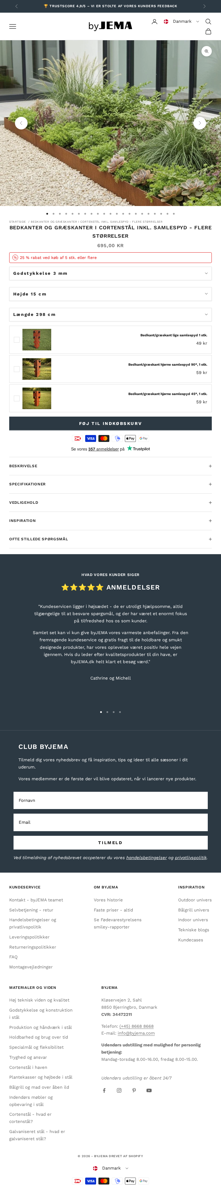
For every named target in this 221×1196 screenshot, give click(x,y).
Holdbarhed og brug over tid (38, 1037)
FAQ (13, 957)
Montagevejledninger (31, 967)
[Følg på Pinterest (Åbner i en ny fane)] (134, 1090)
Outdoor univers (195, 900)
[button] (181, 21)
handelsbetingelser (146, 857)
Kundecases (190, 940)
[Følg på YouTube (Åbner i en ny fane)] (149, 1090)
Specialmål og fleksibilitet (36, 1047)
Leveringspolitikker (29, 937)
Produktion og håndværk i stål (40, 1027)
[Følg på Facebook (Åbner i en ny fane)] (104, 1090)
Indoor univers (193, 919)
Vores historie (108, 900)
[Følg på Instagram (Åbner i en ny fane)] (119, 1090)
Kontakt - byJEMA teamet (36, 900)
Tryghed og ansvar (28, 1057)
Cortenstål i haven (28, 1067)
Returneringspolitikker (32, 947)
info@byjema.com (136, 1033)
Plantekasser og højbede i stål (41, 1077)
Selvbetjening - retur (31, 910)
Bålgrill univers (193, 910)
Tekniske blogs (193, 929)
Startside (17, 221)
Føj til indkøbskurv (110, 423)
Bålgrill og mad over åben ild (39, 1087)
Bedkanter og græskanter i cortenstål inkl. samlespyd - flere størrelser (97, 221)
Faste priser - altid (113, 910)
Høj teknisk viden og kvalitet (39, 1000)
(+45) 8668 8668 (136, 1026)
